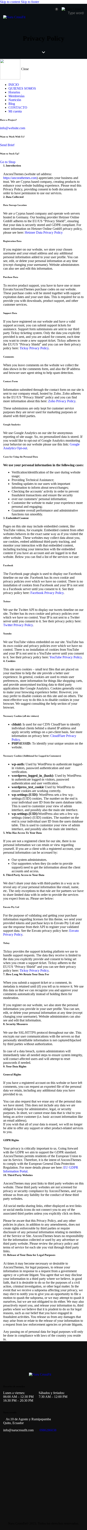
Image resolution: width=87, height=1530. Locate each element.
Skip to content (10, 2)
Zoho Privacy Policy (61, 401)
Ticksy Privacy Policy (34, 348)
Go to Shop (7, 162)
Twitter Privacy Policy (18, 625)
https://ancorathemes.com (20, 178)
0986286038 (47, 1430)
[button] (81, 22)
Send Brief (7, 145)
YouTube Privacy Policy (65, 657)
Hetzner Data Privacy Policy (44, 232)
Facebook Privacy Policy (47, 593)
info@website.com (12, 128)
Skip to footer (30, 2)
